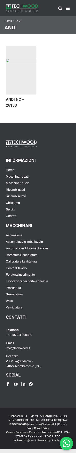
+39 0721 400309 (50, 420)
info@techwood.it (46, 424)
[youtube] (16, 384)
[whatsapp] (31, 384)
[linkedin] (23, 384)
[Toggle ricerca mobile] (60, 8)
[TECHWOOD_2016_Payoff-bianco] (21, 142)
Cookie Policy (41, 428)
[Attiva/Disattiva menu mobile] (68, 8)
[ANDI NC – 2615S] (21, 70)
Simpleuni (56, 440)
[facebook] (8, 384)
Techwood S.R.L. (19, 416)
